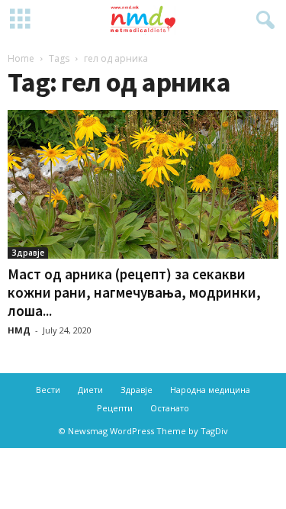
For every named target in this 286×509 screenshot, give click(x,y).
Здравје (27, 252)
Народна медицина (210, 389)
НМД (19, 330)
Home (21, 58)
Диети (90, 389)
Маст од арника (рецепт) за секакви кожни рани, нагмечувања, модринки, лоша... (134, 292)
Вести (48, 389)
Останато (169, 408)
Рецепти (115, 408)
